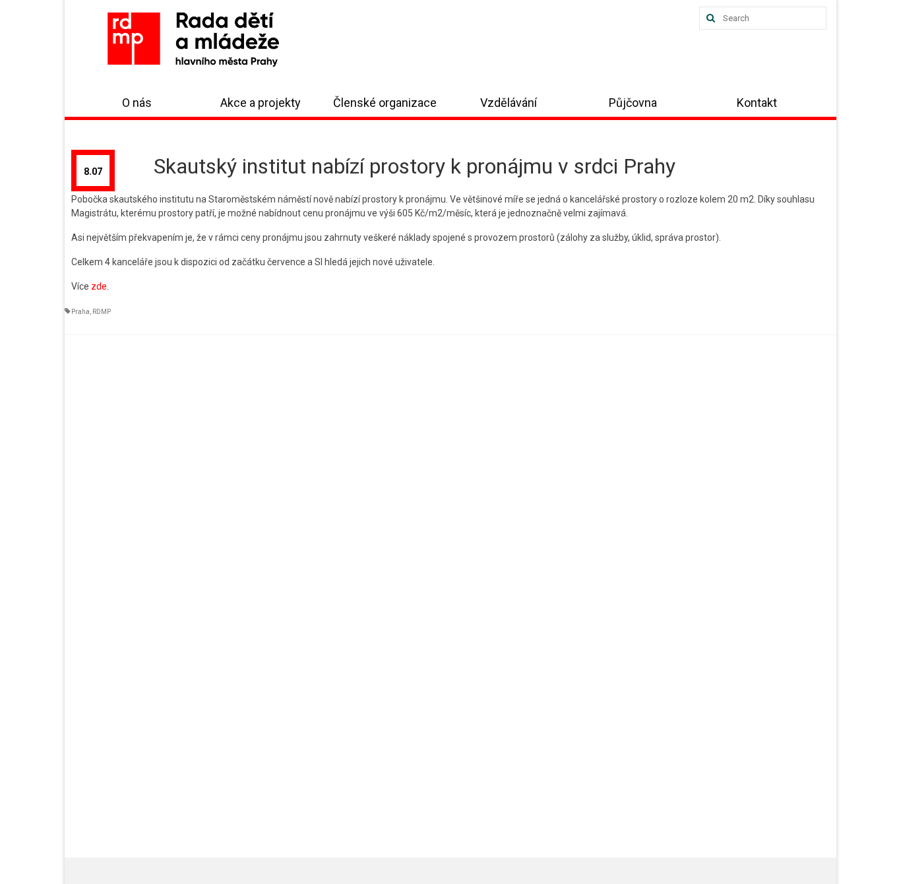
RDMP (101, 311)
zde (99, 286)
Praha (80, 311)
